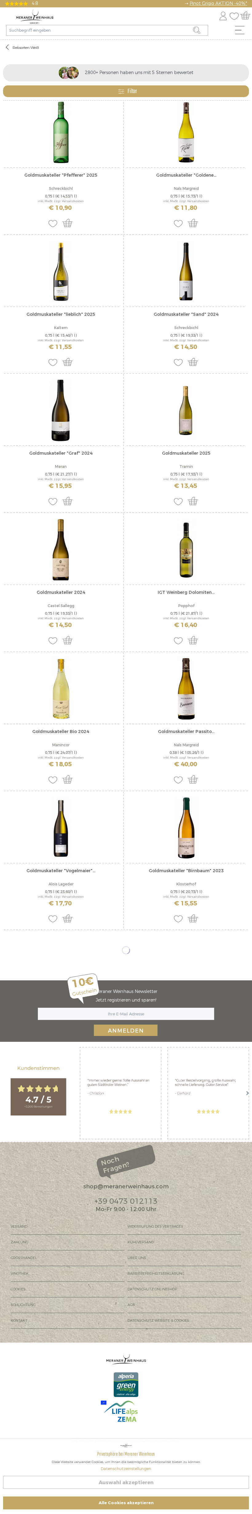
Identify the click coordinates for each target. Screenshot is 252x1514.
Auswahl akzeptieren (126, 1482)
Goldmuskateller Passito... (186, 732)
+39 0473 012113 (126, 1201)
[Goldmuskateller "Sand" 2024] (186, 271)
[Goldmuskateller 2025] (186, 410)
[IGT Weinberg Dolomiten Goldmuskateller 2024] (186, 549)
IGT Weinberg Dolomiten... (186, 592)
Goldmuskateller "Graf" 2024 (61, 453)
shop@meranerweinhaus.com (126, 1186)
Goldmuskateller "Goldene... (186, 175)
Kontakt (19, 1320)
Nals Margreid (186, 188)
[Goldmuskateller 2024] (60, 549)
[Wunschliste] (236, 14)
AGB (131, 1305)
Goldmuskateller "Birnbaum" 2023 (186, 871)
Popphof (186, 605)
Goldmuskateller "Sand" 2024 (186, 314)
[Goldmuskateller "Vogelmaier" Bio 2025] (60, 828)
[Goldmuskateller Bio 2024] (60, 689)
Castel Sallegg (61, 605)
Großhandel (24, 1258)
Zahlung (19, 1242)
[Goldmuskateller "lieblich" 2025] (60, 271)
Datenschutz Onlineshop (152, 1289)
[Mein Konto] (223, 14)
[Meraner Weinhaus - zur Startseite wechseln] (35, 16)
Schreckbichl (61, 188)
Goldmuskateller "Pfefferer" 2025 (60, 175)
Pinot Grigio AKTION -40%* (218, 3)
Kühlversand (141, 1242)
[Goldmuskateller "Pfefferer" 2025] (60, 132)
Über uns (137, 1258)
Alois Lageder (61, 884)
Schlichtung (23, 1305)
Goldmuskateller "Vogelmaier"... (60, 871)
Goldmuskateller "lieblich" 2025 (60, 314)
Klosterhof (186, 884)
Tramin (186, 466)
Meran (61, 466)
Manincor (60, 745)
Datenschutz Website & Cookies (158, 1320)
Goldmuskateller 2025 (186, 453)
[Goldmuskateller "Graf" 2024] (60, 410)
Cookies (18, 1289)
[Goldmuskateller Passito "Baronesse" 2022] (186, 689)
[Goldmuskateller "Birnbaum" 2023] (186, 828)
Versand (19, 1226)
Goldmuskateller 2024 (61, 592)
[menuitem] (242, 31)
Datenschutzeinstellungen (126, 1468)
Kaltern (61, 327)
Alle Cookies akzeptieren (126, 1502)
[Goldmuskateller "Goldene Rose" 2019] (186, 132)
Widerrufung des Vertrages (155, 1226)
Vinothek (20, 1273)
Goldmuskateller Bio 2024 (60, 732)
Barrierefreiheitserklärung (156, 1273)
